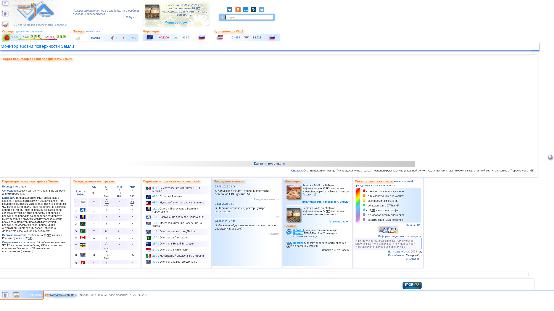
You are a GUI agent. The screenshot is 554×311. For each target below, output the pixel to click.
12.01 (155, 217)
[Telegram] (262, 11)
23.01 (155, 243)
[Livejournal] (255, 11)
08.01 (155, 202)
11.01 (155, 208)
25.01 (155, 255)
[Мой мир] (247, 11)
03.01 (155, 188)
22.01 (155, 237)
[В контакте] (231, 11)
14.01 (155, 231)
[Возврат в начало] (550, 161)
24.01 (155, 249)
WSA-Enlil (299, 230)
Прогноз (298, 233)
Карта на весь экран (269, 163)
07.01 (155, 196)
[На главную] (5, 15)
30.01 (155, 261)
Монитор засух (176, 22)
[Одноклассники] (239, 11)
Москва (95, 38)
